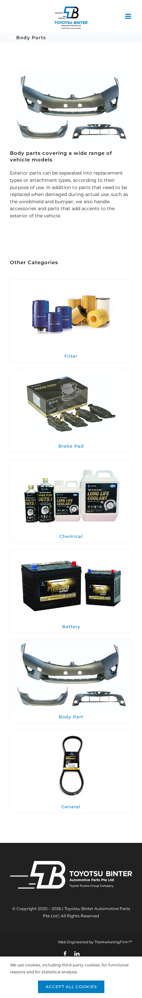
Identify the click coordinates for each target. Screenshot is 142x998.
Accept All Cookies (71, 986)
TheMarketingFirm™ (113, 942)
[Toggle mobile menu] (128, 16)
